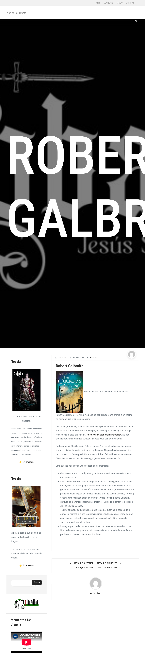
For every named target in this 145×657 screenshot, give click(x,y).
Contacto (130, 3)
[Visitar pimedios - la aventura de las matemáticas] (26, 603)
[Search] (136, 21)
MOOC (120, 3)
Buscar (37, 582)
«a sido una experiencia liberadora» (104, 434)
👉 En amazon (26, 462)
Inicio (98, 3)
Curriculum (108, 3)
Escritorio (93, 358)
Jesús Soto (62, 358)
